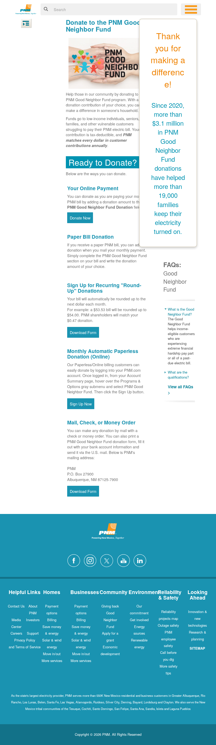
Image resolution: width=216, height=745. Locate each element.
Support (33, 633)
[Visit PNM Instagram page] (91, 560)
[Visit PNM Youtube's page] (124, 560)
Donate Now (80, 217)
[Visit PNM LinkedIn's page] (141, 560)
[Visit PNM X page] (108, 560)
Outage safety (168, 625)
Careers (16, 633)
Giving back (110, 606)
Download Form (83, 332)
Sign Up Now (81, 403)
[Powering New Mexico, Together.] (26, 8)
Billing (51, 619)
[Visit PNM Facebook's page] (75, 560)
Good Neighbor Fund (110, 619)
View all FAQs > (180, 389)
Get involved (139, 619)
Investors (33, 619)
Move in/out (52, 653)
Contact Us (16, 606)
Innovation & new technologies (197, 618)
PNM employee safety (168, 639)
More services (52, 660)
